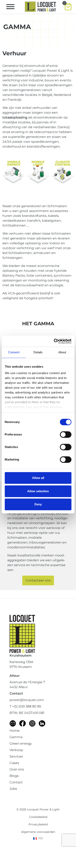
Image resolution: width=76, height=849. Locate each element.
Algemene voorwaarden (38, 832)
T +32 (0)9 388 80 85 (25, 706)
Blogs (14, 776)
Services (16, 756)
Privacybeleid (38, 824)
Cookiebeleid (38, 817)
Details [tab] (38, 352)
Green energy (21, 743)
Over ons (17, 769)
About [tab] (62, 352)
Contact (16, 782)
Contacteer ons (38, 580)
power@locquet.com (27, 700)
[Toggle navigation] (10, 6)
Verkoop (16, 750)
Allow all (38, 478)
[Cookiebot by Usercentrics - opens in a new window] (54, 341)
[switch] (65, 434)
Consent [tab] (13, 352)
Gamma (16, 737)
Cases (14, 763)
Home (15, 731)
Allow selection (38, 491)
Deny (38, 504)
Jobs (13, 789)
